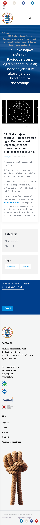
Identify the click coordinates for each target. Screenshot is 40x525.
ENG (4, 8)
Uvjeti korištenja (24, 517)
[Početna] (7, 18)
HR (4, 6)
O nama (5, 427)
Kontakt (5, 437)
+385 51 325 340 (12, 367)
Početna (5, 33)
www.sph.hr (7, 377)
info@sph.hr (7, 374)
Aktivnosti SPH (11, 241)
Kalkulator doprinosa (11, 442)
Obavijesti (8, 157)
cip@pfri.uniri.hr (11, 203)
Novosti (5, 432)
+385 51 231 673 (12, 370)
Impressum (6, 517)
